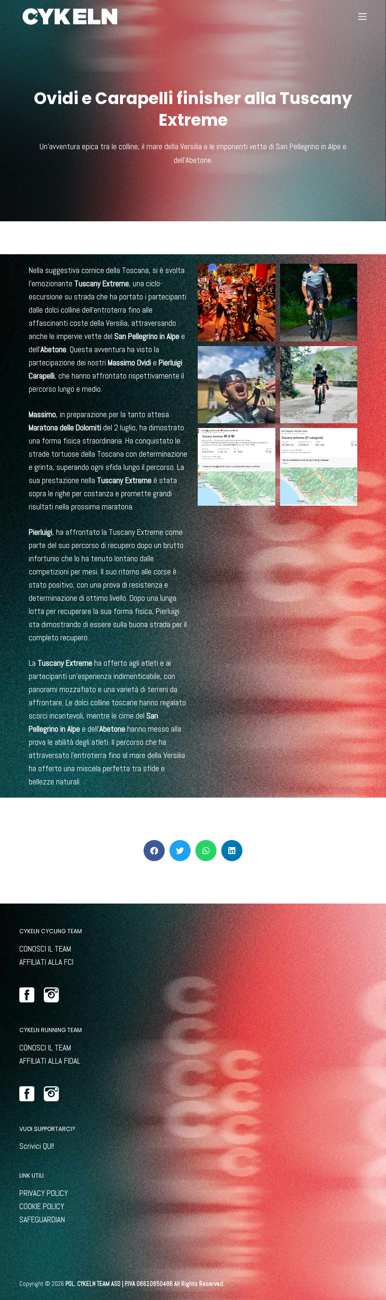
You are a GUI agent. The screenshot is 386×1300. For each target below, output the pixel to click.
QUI (48, 1146)
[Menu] (362, 16)
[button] (154, 850)
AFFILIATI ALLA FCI (46, 962)
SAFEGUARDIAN (42, 1219)
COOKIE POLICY (41, 1206)
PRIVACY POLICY (43, 1193)
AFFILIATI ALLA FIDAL (49, 1061)
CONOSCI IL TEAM (45, 949)
